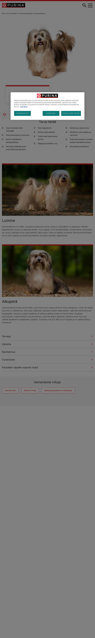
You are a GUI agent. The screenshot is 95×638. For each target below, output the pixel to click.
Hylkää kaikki (51, 113)
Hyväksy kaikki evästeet (71, 113)
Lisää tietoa (23, 107)
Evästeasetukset (22, 113)
